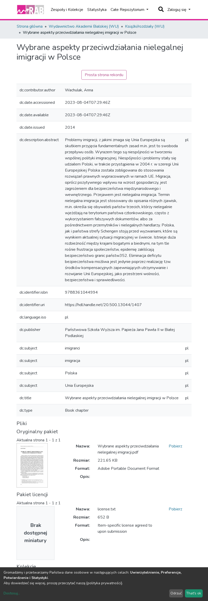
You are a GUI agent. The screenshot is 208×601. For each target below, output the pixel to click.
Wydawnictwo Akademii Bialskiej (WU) (84, 26)
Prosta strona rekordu (104, 75)
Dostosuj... (12, 593)
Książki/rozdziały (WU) (145, 26)
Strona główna (30, 26)
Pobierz (175, 446)
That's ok (193, 593)
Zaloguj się (177, 9)
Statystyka (97, 9)
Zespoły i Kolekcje (67, 9)
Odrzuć (176, 593)
